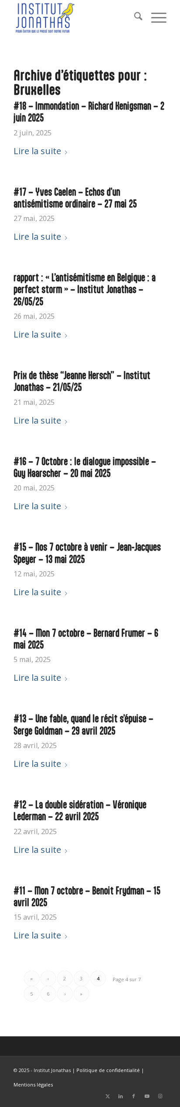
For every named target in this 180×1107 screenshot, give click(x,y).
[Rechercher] (133, 17)
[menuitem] (133, 17)
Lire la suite (37, 151)
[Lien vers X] (107, 1096)
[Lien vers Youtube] (146, 1096)
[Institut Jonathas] (75, 17)
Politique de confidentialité (108, 1070)
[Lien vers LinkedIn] (120, 1096)
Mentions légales (33, 1084)
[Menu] (154, 17)
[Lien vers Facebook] (133, 1096)
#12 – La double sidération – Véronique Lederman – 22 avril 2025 (80, 810)
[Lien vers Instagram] (159, 1096)
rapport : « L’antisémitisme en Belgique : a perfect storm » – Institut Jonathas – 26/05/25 (85, 289)
